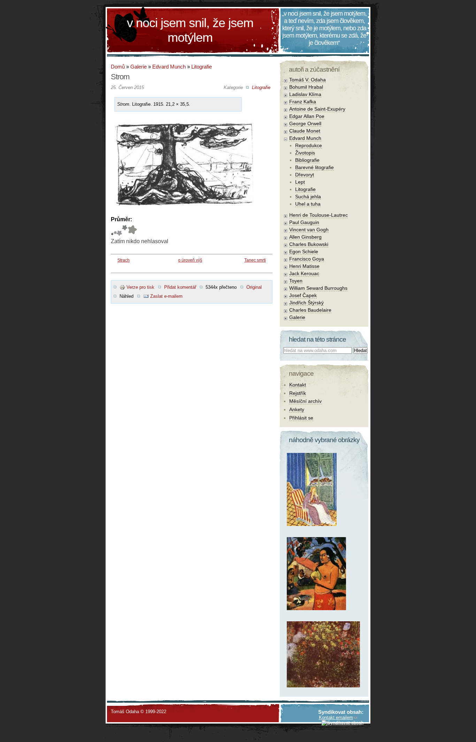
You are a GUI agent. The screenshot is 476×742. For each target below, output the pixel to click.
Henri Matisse (304, 266)
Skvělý (125, 230)
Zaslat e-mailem (166, 296)
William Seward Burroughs (318, 288)
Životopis (305, 152)
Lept (300, 182)
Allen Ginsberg (305, 237)
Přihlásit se (301, 418)
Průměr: (121, 219)
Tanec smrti (255, 260)
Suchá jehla (308, 196)
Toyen (295, 281)
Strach (123, 260)
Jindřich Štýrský (306, 302)
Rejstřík (297, 393)
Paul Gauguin (304, 222)
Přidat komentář (180, 287)
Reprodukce (308, 145)
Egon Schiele (303, 251)
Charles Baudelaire (310, 310)
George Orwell (305, 123)
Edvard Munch (169, 67)
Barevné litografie (314, 167)
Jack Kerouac (304, 273)
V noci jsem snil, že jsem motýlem (190, 30)
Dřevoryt (304, 174)
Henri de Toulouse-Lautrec (318, 215)
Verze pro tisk (140, 287)
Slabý (112, 230)
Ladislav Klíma (305, 94)
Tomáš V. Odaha (307, 79)
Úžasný (132, 230)
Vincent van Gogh (309, 229)
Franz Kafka (302, 101)
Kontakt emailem (336, 717)
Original (254, 287)
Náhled (126, 296)
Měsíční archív (305, 401)
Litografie (201, 67)
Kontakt (297, 385)
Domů (118, 67)
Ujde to (115, 230)
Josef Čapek (303, 295)
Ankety (296, 409)
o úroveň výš (190, 260)
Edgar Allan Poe (306, 116)
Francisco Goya (306, 259)
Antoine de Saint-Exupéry (317, 109)
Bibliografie (307, 160)
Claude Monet (304, 131)
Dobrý (119, 230)
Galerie (138, 67)
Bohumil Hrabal (306, 87)
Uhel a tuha (308, 204)
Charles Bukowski (308, 244)
